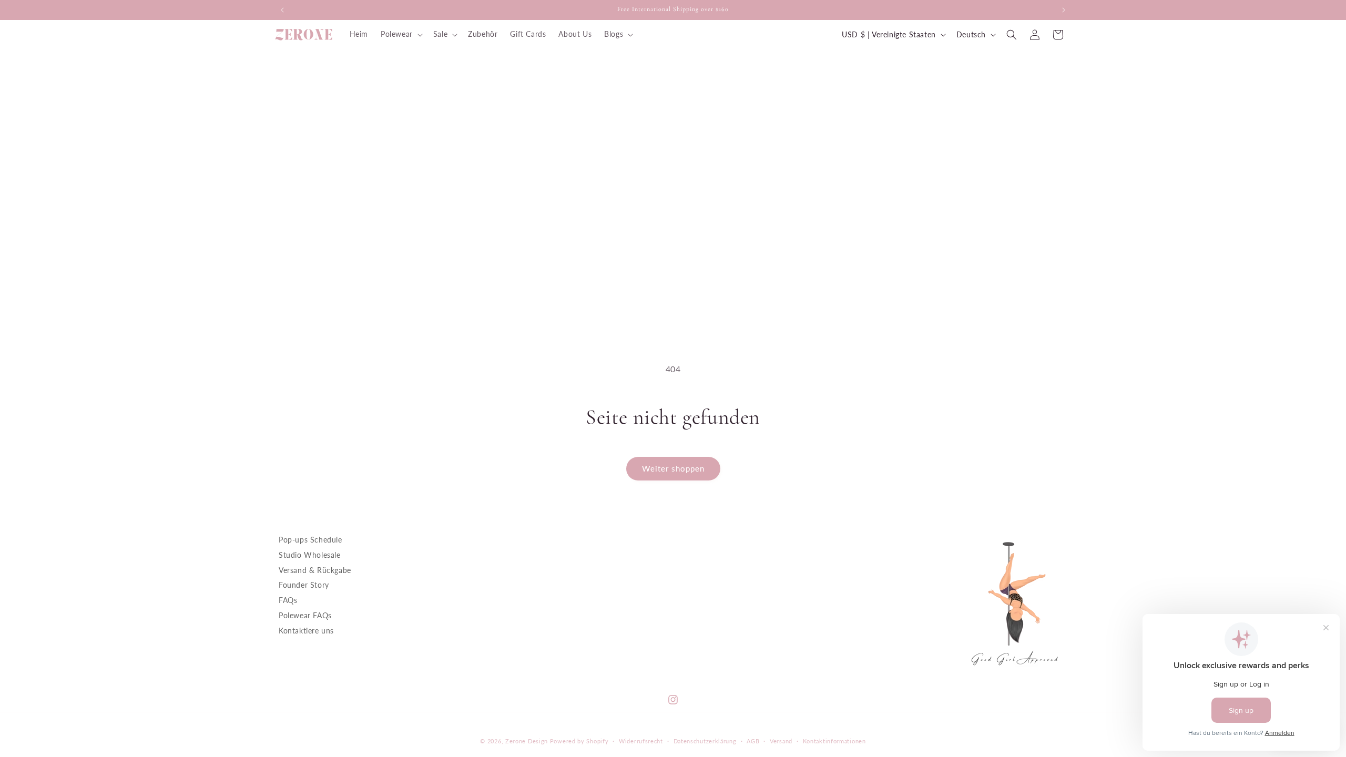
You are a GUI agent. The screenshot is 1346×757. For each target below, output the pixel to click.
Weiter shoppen (673, 468)
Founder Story (304, 584)
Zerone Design (526, 741)
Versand (781, 741)
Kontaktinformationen (834, 741)
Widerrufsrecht (641, 741)
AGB (753, 741)
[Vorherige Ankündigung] (282, 10)
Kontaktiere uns (306, 630)
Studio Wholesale (310, 554)
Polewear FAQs (305, 615)
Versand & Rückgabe (315, 569)
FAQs (288, 600)
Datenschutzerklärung (705, 741)
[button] (400, 34)
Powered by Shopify (579, 741)
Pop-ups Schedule (310, 539)
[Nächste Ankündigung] (1063, 10)
